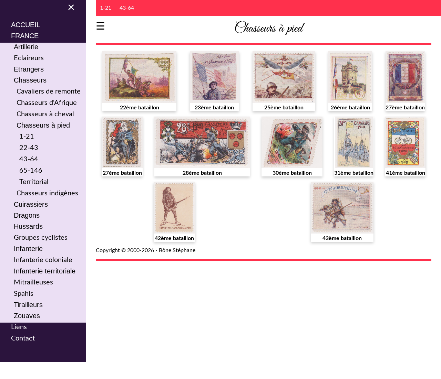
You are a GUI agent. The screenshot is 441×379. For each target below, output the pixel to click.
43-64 (28, 159)
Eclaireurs (29, 58)
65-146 (30, 170)
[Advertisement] (265, 316)
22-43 (28, 147)
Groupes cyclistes (41, 237)
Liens (19, 327)
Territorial (34, 181)
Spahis (23, 293)
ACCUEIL (25, 25)
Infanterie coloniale (43, 260)
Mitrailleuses (33, 282)
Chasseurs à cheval (45, 114)
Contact (23, 338)
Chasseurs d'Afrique (47, 102)
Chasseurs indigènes (47, 193)
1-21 (26, 136)
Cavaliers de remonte (49, 91)
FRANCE (25, 36)
